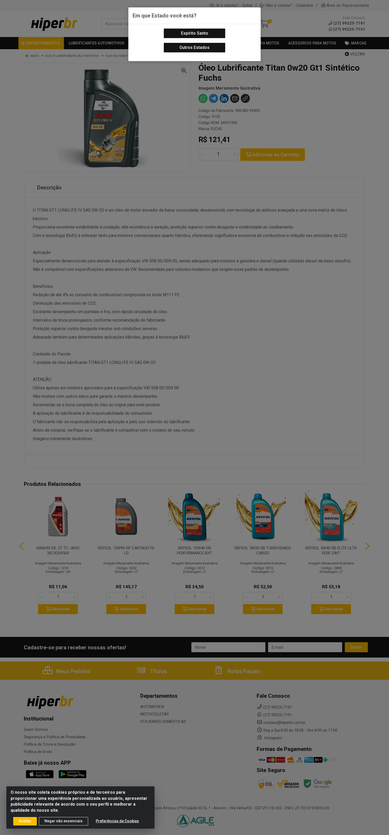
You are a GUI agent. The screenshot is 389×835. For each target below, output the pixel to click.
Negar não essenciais (63, 821)
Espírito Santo (194, 33)
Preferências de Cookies (117, 821)
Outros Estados (194, 47)
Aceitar (25, 821)
